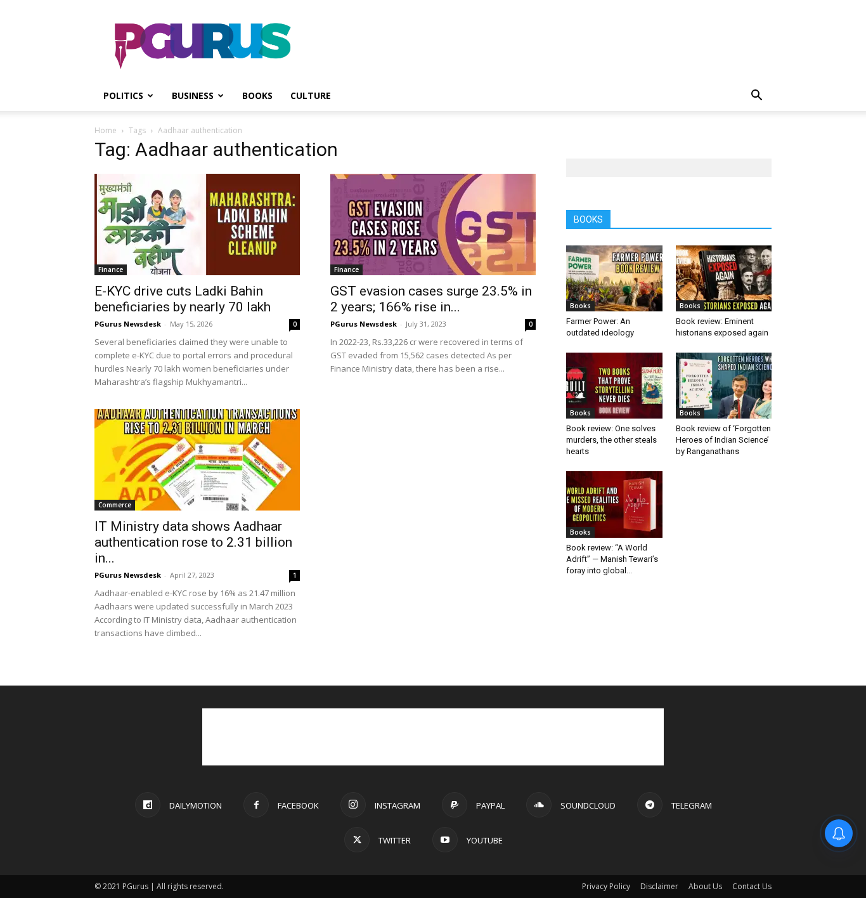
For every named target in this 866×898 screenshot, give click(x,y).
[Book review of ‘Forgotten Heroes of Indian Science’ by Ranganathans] (724, 386)
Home (105, 130)
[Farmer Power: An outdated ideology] (614, 278)
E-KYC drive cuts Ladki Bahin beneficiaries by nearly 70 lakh (182, 299)
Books (257, 95)
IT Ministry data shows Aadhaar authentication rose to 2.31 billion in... (193, 542)
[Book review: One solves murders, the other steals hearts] (614, 386)
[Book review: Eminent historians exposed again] (724, 278)
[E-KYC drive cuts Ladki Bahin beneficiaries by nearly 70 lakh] (197, 224)
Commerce (114, 504)
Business (193, 95)
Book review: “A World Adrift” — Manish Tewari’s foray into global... (612, 559)
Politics (123, 95)
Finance (110, 269)
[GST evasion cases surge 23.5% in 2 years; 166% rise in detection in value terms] (433, 224)
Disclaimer (659, 886)
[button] (756, 97)
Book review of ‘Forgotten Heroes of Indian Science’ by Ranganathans (723, 440)
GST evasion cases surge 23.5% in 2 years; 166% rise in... (431, 299)
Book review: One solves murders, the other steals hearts (611, 440)
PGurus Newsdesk (127, 324)
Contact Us (752, 886)
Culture (310, 95)
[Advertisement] (541, 46)
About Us (705, 886)
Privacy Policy (606, 886)
